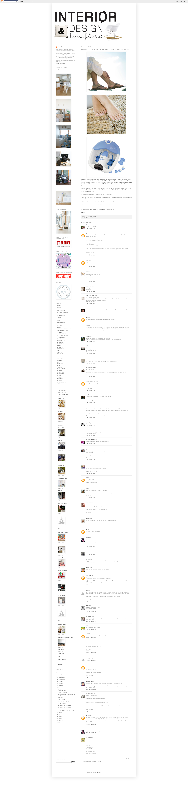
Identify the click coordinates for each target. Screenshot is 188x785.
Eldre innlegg (129, 758)
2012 (58, 672)
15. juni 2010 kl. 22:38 (91, 637)
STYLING (59, 347)
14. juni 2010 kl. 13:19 (91, 611)
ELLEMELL (88, 502)
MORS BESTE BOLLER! (63, 701)
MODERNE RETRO (62, 608)
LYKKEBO (60, 664)
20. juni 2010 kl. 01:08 (91, 711)
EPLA (58, 362)
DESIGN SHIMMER (62, 545)
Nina (87, 477)
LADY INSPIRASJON (63, 394)
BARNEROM (60, 308)
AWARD (59, 305)
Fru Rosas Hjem (89, 693)
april (60, 714)
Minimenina (88, 625)
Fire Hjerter (88, 737)
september (61, 683)
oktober (60, 681)
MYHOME (60, 440)
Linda (87, 260)
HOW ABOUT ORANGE (63, 532)
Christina (88, 605)
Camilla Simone (89, 656)
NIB (59, 620)
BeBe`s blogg (89, 633)
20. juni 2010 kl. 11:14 (91, 724)
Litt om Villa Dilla (90, 358)
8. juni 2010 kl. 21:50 (90, 533)
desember (61, 677)
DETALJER (59, 313)
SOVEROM (59, 343)
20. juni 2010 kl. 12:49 (91, 740)
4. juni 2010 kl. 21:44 (90, 281)
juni (59, 689)
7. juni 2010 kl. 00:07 (90, 390)
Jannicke (88, 336)
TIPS (58, 350)
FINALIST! (60, 697)
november (61, 679)
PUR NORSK (60, 378)
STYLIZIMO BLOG (62, 662)
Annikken (88, 567)
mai (59, 712)
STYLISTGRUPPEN (61, 382)
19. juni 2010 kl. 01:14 (91, 677)
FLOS (58, 365)
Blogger (99, 772)
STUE (58, 345)
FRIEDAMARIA (60, 367)
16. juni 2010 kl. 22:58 (91, 652)
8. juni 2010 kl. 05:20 (90, 435)
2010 (58, 675)
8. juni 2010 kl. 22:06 (90, 554)
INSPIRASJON (60, 322)
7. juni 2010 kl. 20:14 (90, 425)
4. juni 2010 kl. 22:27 (90, 303)
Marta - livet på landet (91, 295)
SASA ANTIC (60, 380)
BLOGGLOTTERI (89, 217)
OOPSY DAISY (60, 373)
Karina (87, 447)
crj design (60, 516)
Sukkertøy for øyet (62, 478)
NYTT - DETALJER (61, 335)
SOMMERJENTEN (62, 390)
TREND (58, 352)
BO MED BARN (61, 595)
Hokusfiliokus (61, 46)
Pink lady (88, 665)
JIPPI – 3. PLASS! (62, 692)
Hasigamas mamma (90, 439)
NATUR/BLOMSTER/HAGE (63, 328)
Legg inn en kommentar (89, 756)
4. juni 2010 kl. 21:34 (90, 255)
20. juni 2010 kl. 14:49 (91, 753)
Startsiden (107, 758)
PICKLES (59, 375)
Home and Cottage (62, 427)
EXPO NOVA (60, 363)
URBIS (58, 383)
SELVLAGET (60, 340)
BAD (58, 307)
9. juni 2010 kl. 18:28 (90, 571)
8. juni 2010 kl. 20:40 (90, 473)
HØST (58, 320)
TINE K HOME (61, 465)
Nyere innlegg (85, 758)
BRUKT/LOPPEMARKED (62, 312)
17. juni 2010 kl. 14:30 (91, 660)
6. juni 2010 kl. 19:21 (90, 363)
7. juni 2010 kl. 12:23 (90, 402)
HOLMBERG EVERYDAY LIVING (65, 637)
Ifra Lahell (60, 557)
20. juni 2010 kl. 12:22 (91, 732)
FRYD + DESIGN (62, 659)
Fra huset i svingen (90, 367)
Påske (58, 338)
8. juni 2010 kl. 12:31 (90, 443)
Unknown (88, 715)
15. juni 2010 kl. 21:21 (91, 629)
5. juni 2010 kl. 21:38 (90, 353)
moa (87, 271)
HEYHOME (59, 370)
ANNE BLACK (60, 360)
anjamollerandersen (90, 381)
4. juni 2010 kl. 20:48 (90, 228)
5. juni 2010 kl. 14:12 (90, 341)
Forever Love (89, 286)
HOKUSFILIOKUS (62, 690)
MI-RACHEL (60, 411)
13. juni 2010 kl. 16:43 (91, 600)
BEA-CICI (60, 656)
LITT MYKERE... (62, 699)
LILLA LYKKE (61, 649)
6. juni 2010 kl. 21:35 (90, 376)
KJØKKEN (59, 325)
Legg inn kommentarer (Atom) (94, 761)
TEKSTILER (60, 348)
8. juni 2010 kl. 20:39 (90, 459)
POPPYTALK (61, 398)
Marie (87, 345)
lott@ (87, 590)
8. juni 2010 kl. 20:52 (90, 514)
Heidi (87, 307)
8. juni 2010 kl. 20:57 (90, 524)
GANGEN (59, 318)
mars (60, 716)
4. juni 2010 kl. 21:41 (90, 266)
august (60, 685)
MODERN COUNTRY (62, 503)
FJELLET (59, 317)
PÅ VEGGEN (60, 337)
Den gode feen (89, 681)
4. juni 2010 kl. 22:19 (90, 291)
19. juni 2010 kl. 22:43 (91, 689)
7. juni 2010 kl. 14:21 (90, 417)
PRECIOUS (59, 377)
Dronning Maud (89, 421)
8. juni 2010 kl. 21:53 (90, 546)
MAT (58, 327)
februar (60, 718)
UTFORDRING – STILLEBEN (64, 707)
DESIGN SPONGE (62, 423)
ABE (87, 529)
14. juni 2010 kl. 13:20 (91, 621)
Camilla (87, 394)
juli (59, 687)
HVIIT (59, 528)
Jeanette (88, 537)
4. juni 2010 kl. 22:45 (90, 312)
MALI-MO (60, 490)
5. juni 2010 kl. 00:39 (90, 321)
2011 (58, 674)
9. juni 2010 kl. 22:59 (90, 586)
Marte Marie (88, 575)
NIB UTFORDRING (61, 330)
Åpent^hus (88, 233)
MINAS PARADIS (62, 624)
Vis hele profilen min (60, 63)
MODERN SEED (60, 372)
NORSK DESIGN (61, 333)
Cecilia (87, 430)
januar (60, 720)
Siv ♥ (87, 224)
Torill (87, 551)
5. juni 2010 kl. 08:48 (90, 331)
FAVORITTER (60, 315)
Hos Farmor (88, 616)
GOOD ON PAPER (61, 368)
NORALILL (60, 582)
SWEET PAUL (61, 653)
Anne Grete (88, 518)
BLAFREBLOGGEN (62, 570)
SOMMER (59, 342)
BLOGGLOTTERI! (62, 703)
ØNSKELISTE (60, 353)
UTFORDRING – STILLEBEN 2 (65, 705)
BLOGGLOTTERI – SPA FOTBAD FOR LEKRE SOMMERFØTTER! (66, 709)
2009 (58, 722)
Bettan (87, 317)
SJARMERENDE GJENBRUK (64, 453)
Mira (87, 488)
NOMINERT (59, 332)
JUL (58, 323)
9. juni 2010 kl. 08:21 (90, 562)
